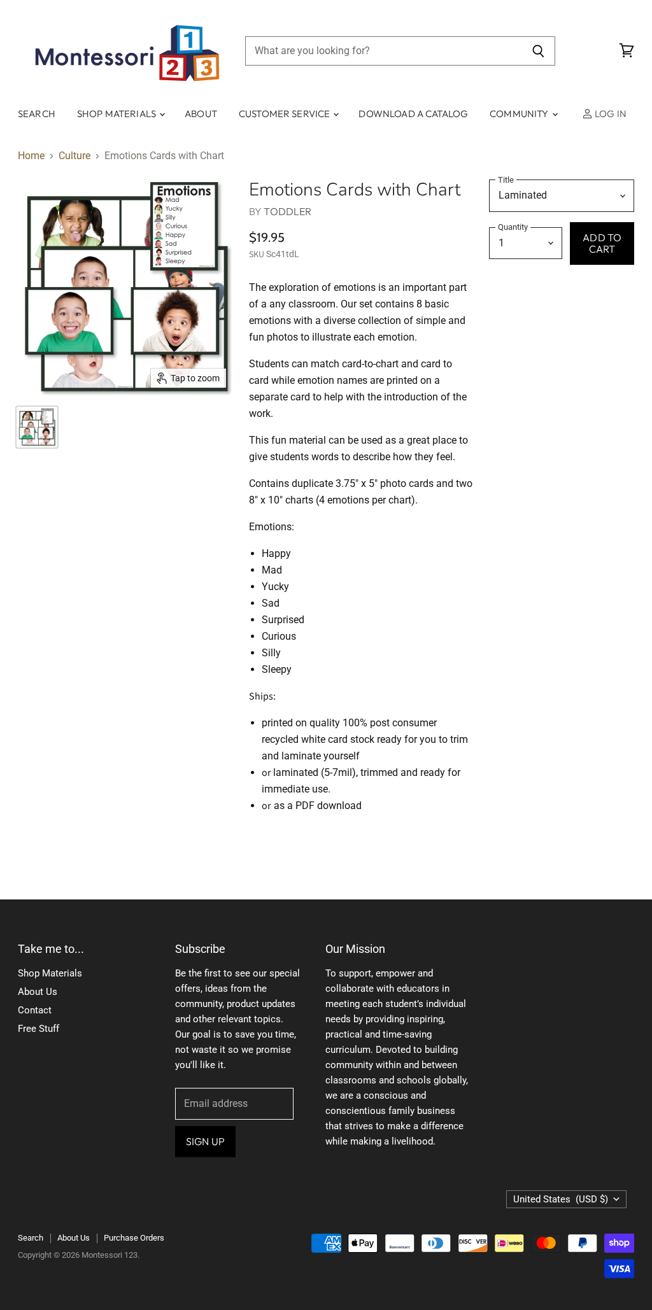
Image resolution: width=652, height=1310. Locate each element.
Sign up (205, 1141)
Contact (35, 1010)
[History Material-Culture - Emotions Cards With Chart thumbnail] (37, 427)
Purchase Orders (134, 1238)
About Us (37, 991)
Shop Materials (117, 114)
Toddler (287, 211)
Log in (610, 114)
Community (520, 114)
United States (560, 1199)
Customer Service (285, 114)
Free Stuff (38, 1028)
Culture (74, 156)
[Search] (538, 51)
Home (31, 156)
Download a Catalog (413, 114)
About (201, 114)
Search (36, 114)
